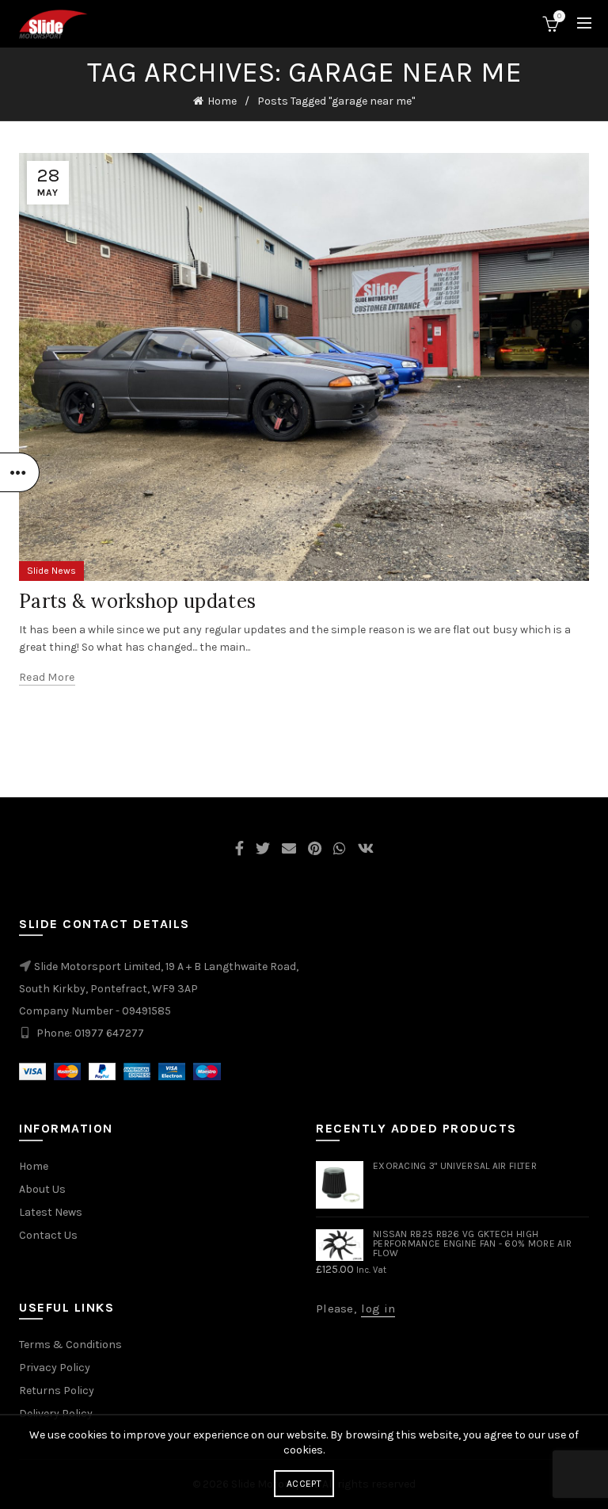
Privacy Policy (54, 1367)
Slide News (51, 570)
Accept (304, 1483)
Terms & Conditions (70, 1344)
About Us (42, 1189)
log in (378, 1308)
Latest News (50, 1212)
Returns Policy (56, 1390)
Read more (47, 677)
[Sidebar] (20, 472)
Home (222, 101)
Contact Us (48, 1235)
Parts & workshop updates (137, 601)
